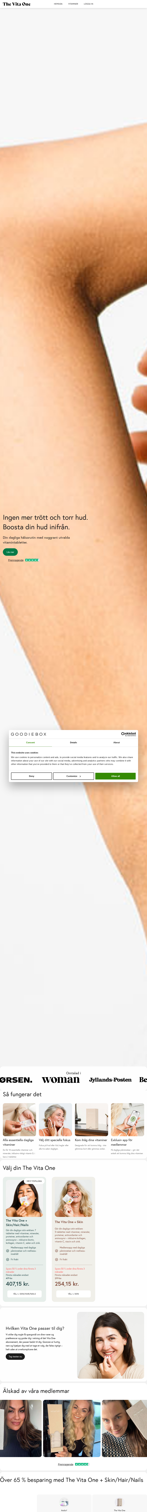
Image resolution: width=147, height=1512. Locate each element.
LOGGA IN (88, 4)
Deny (31, 776)
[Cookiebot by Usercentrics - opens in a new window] (123, 734)
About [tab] (116, 742)
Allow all (115, 776)
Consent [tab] (30, 742)
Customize (71, 776)
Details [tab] (73, 742)
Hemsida (58, 4)
